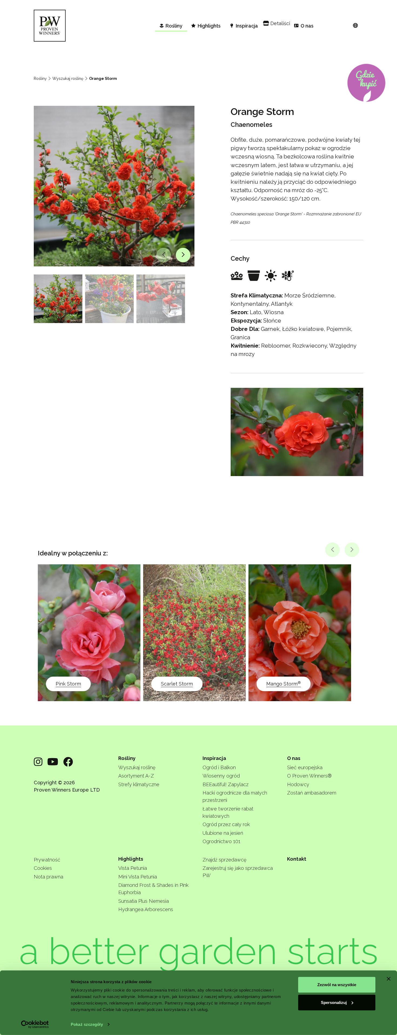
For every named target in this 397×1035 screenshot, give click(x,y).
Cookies (43, 868)
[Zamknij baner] (389, 979)
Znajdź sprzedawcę (225, 860)
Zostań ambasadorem (311, 793)
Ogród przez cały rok (226, 824)
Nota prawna (48, 877)
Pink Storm (68, 684)
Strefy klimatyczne (138, 784)
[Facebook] (68, 762)
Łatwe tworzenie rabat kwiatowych (228, 812)
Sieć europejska (304, 767)
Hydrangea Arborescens (145, 909)
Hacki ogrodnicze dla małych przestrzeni (235, 796)
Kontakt (296, 859)
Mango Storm (283, 683)
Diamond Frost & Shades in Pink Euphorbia (153, 888)
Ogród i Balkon (219, 767)
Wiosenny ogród (221, 776)
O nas (293, 758)
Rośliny (40, 78)
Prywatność (47, 860)
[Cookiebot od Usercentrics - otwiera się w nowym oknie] (35, 1024)
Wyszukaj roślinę (67, 78)
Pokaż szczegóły (87, 1024)
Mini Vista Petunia (137, 877)
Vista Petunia (132, 868)
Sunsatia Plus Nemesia (143, 901)
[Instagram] (38, 762)
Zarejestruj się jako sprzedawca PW (238, 871)
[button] (163, 255)
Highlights (130, 859)
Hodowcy (298, 784)
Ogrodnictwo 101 (221, 841)
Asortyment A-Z (136, 776)
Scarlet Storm (177, 684)
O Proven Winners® (309, 776)
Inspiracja (214, 758)
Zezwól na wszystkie (336, 984)
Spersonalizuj (334, 1002)
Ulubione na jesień (223, 833)
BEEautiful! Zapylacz (225, 784)
